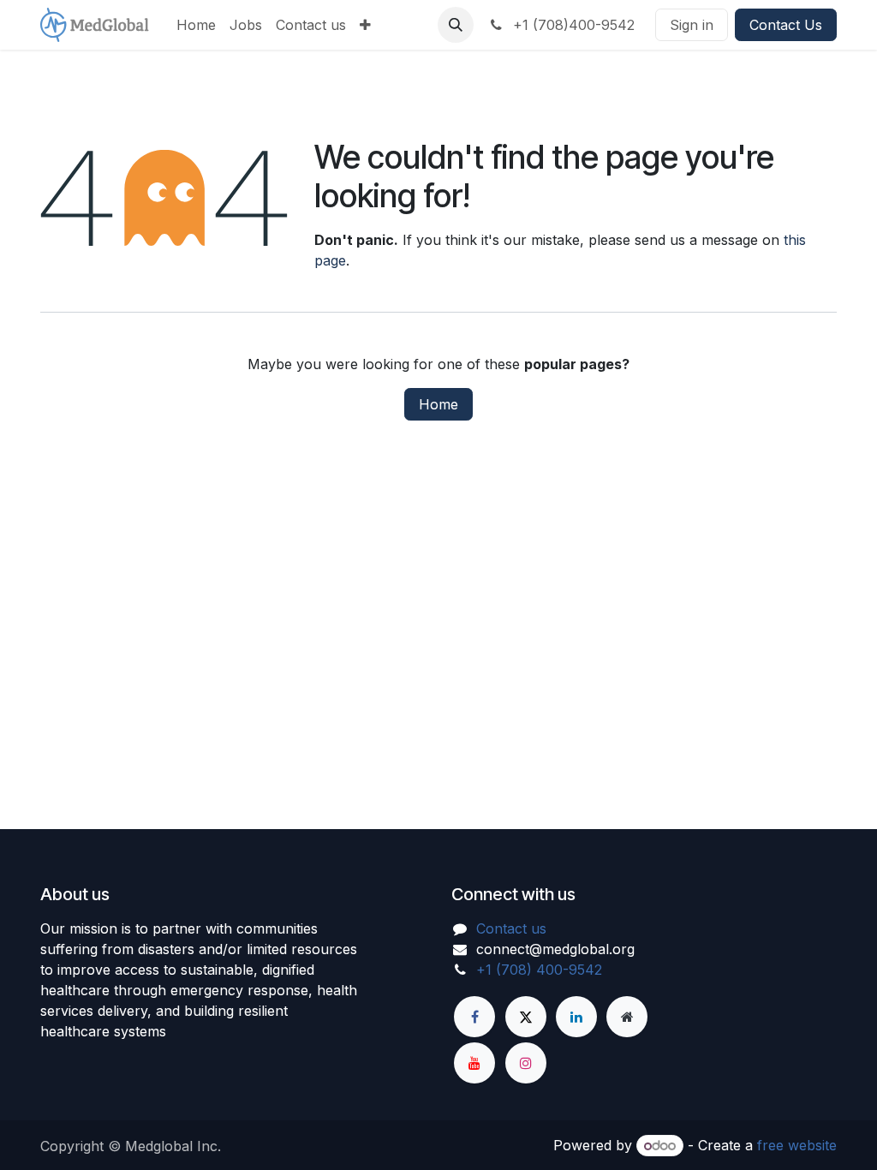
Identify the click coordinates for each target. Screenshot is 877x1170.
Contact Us (785, 24)
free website (797, 1145)
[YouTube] (474, 1062)
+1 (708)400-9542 (572, 24)
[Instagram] (525, 1062)
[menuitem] (196, 25)
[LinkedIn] (576, 1016)
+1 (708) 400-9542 (539, 969)
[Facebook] (474, 1016)
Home (438, 404)
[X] (525, 1016)
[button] (456, 25)
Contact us (511, 928)
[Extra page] (626, 1016)
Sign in (691, 24)
